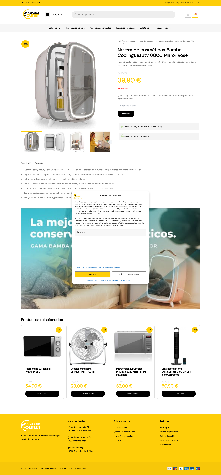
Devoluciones (165, 445)
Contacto (117, 440)
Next (110, 142)
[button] (159, 136)
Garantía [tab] (39, 163)
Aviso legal (164, 427)
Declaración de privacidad (110, 280)
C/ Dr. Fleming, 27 (78, 447)
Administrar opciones (129, 274)
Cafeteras (144, 28)
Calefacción (54, 28)
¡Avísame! (125, 113)
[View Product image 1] (31, 141)
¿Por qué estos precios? (124, 436)
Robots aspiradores (163, 28)
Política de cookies (92, 280)
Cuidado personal (129, 41)
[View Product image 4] (100, 141)
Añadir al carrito (42, 394)
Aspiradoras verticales (100, 28)
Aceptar (92, 274)
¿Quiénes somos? (121, 427)
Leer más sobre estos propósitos (110, 267)
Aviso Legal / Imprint (128, 280)
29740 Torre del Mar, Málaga (80, 451)
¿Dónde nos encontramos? (125, 432)
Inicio (120, 41)
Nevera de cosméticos (146, 41)
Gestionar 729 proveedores (87, 267)
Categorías (57, 14)
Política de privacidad (169, 432)
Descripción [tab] (26, 163)
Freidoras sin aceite (125, 28)
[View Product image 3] (77, 141)
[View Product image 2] (54, 141)
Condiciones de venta (169, 440)
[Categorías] (47, 14)
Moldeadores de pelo (75, 28)
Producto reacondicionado (136, 136)
